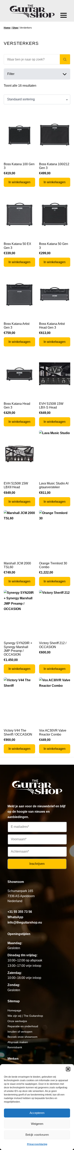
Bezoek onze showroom (22, 1036)
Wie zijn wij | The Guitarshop (25, 1015)
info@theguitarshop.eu (24, 922)
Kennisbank (14, 1047)
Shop (15, 27)
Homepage (14, 1010)
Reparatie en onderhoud (22, 1026)
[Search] (65, 59)
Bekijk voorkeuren (37, 1134)
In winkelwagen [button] (19, 182)
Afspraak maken (17, 1042)
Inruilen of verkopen (19, 1031)
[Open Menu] (63, 15)
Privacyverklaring (37, 1144)
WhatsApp (15, 917)
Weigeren (37, 1123)
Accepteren (37, 1113)
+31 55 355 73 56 (19, 911)
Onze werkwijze (17, 1021)
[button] (68, 1069)
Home (7, 27)
